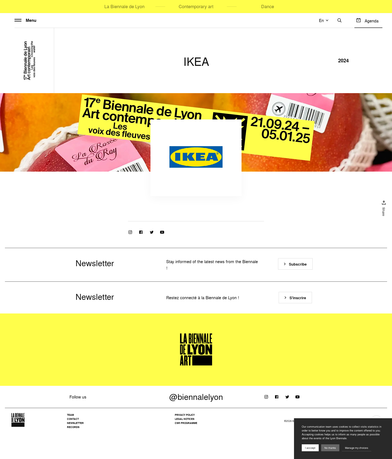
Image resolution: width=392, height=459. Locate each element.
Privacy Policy (185, 415)
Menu (31, 20)
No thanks (330, 448)
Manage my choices (356, 448)
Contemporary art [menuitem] (196, 6)
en (321, 20)
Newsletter (75, 423)
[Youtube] (162, 232)
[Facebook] (141, 232)
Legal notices (184, 419)
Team (70, 415)
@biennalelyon (196, 397)
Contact (73, 419)
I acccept (310, 448)
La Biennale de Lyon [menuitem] (124, 6)
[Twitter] (151, 232)
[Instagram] (130, 232)
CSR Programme (186, 423)
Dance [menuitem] (267, 6)
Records (73, 427)
